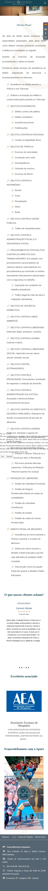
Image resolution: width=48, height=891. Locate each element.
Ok (2, 456)
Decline (9, 456)
